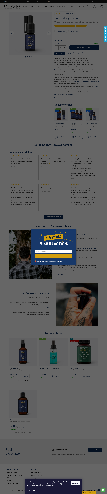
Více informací (49, 485)
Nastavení (32, 490)
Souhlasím (75, 483)
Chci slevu (53, 256)
